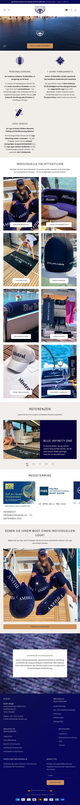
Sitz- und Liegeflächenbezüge (64, 710)
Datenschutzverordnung (68, 737)
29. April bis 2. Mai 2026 (52, 504)
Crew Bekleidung (21, 392)
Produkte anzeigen (40, 627)
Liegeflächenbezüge (59, 224)
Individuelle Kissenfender (12, 748)
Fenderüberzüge (21, 224)
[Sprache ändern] (67, 10)
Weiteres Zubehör (59, 392)
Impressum (63, 734)
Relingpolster (21, 336)
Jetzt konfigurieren (40, 46)
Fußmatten (21, 280)
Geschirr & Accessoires (11, 744)
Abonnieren (55, 782)
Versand (62, 745)
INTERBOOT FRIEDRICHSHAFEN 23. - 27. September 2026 (18, 515)
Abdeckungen (59, 280)
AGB (60, 741)
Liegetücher (59, 336)
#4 (47, 464)
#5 (53, 464)
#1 (27, 464)
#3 (40, 464)
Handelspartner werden (14, 759)
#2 (34, 464)
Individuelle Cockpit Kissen (13, 751)
